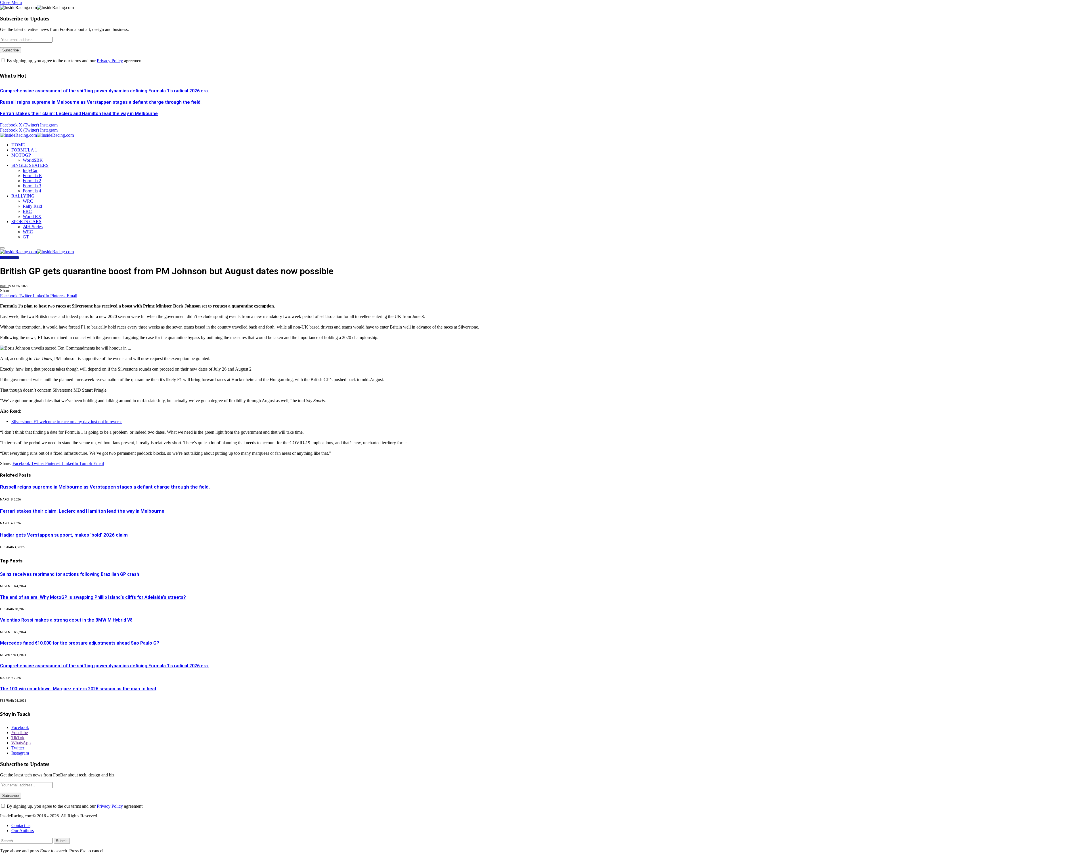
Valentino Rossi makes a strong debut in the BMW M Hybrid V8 (66, 620)
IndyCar (30, 170)
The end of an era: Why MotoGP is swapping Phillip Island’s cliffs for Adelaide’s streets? (93, 597)
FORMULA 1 (24, 149)
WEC (28, 231)
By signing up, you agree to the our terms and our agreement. (75, 60)
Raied (4, 286)
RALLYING (23, 196)
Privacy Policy (110, 60)
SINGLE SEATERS (30, 165)
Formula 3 (32, 185)
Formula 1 (9, 257)
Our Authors (22, 830)
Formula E (32, 175)
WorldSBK (33, 160)
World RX (32, 216)
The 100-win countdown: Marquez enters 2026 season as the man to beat (78, 688)
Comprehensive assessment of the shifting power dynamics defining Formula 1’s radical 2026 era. (104, 91)
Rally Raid (32, 206)
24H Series (33, 226)
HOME (18, 144)
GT (26, 236)
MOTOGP (21, 155)
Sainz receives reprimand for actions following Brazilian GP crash (69, 574)
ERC (27, 211)
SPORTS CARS (26, 221)
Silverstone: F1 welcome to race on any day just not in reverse (66, 421)
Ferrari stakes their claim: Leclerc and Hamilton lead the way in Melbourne (79, 113)
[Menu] (2, 248)
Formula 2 (32, 180)
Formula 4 (32, 190)
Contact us (20, 825)
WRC (28, 201)
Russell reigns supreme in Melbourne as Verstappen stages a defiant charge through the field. (101, 102)
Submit (62, 841)
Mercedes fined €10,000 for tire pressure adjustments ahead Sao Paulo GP (79, 643)
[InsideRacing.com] (37, 135)
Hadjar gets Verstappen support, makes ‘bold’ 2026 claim (64, 535)
